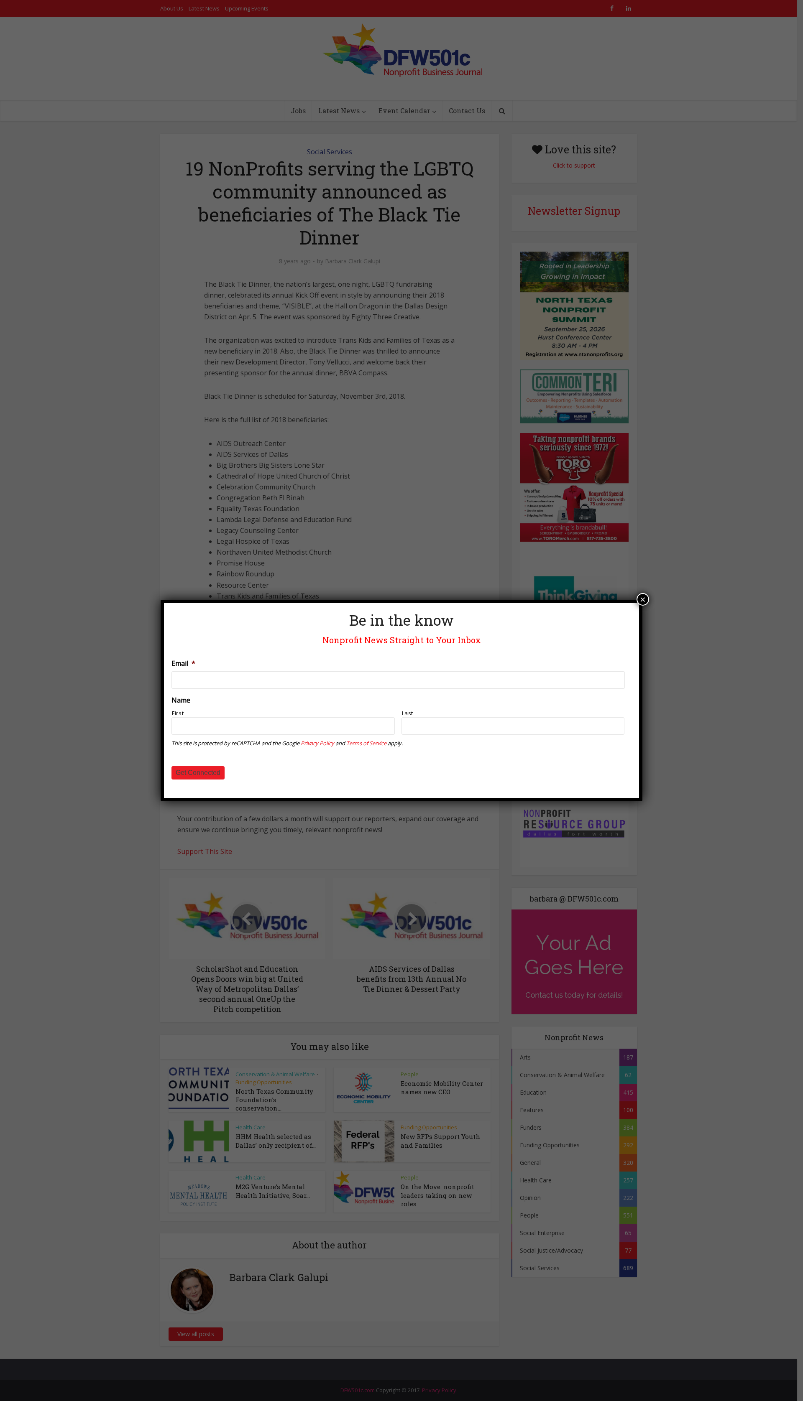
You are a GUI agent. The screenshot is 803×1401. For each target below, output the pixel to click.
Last (408, 713)
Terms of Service (366, 743)
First (178, 713)
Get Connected (198, 772)
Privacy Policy (317, 743)
